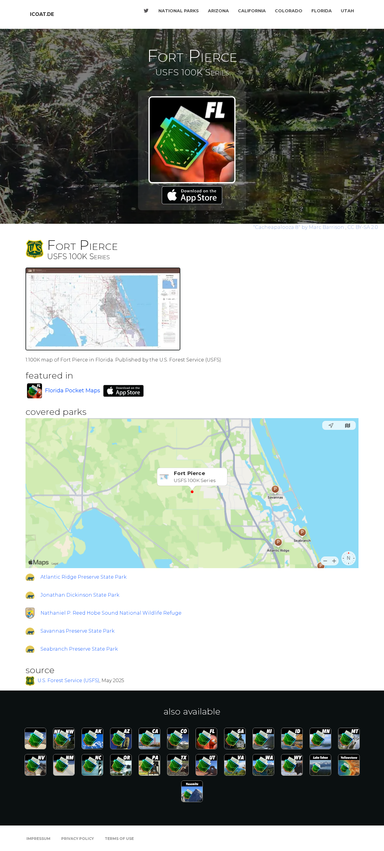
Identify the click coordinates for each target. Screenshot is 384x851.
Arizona (218, 10)
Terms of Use (119, 838)
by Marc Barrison (299, 227)
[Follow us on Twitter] (146, 10)
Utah (347, 10)
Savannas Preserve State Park (77, 631)
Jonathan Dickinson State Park (79, 595)
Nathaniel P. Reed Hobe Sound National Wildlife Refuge (111, 613)
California (252, 10)
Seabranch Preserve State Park (79, 649)
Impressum (38, 838)
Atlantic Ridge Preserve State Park (83, 577)
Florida (321, 10)
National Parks (178, 10)
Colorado (288, 10)
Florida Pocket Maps (72, 390)
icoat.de (42, 14)
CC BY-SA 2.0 (362, 227)
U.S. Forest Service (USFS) (68, 681)
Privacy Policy (77, 838)
